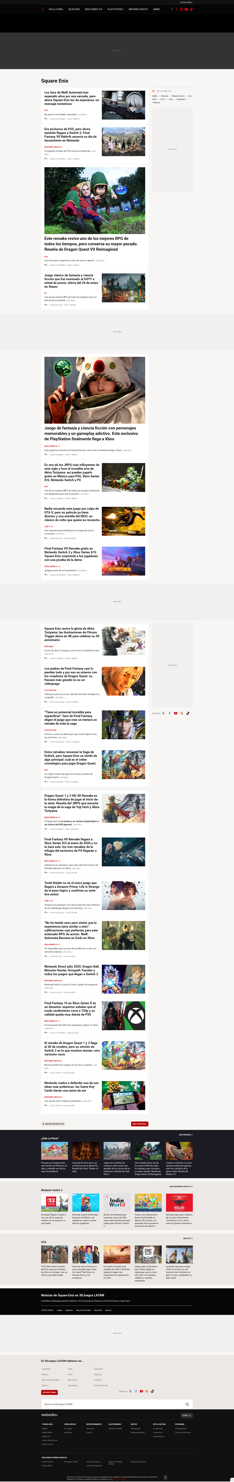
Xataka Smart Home (49, 1440)
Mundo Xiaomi (47, 1444)
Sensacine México (93, 1462)
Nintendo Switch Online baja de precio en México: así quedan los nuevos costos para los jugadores (85, 1219)
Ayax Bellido (56, 305)
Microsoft (98, 1310)
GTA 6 (162, 99)
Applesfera (46, 1436)
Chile (70, 1369)
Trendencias (158, 1429)
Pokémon (156, 103)
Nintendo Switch (138, 9)
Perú (70, 1374)
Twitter (176, 9)
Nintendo (164, 96)
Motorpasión (135, 1429)
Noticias (98, 1374)
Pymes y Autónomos (183, 1432)
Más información (119, 1479)
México (45, 1374)
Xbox (171, 99)
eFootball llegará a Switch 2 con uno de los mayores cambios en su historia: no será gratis (53, 1219)
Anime (156, 9)
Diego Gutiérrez (58, 119)
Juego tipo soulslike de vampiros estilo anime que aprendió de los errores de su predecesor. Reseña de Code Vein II (117, 1168)
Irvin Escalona (57, 702)
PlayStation (181, 99)
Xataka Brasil (47, 1466)
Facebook (171, 9)
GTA (43, 1242)
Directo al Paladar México (115, 1463)
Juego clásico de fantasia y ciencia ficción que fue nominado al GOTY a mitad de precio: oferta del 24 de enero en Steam (71, 281)
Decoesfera (157, 1432)
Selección (73, 9)
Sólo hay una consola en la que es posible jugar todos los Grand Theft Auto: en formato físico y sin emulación (84, 1272)
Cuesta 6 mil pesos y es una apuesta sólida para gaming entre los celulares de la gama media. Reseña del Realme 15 (178, 1168)
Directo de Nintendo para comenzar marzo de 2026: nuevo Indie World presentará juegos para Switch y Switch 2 (117, 1220)
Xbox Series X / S (52, 446)
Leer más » (82, 115)
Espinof (89, 1432)
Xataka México (47, 1462)
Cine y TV (48, 527)
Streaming (72, 1385)
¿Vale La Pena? (49, 1138)
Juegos (59, 1310)
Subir (184, 1415)
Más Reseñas (185, 1135)
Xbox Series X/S (93, 9)
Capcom (108, 1310)
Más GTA (187, 1238)
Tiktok (191, 9)
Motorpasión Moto (138, 1432)
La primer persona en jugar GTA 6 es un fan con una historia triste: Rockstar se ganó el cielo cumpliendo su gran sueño (178, 1272)
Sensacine (90, 1429)
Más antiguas (140, 1124)
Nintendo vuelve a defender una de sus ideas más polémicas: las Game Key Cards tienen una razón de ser (71, 1086)
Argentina (69, 1310)
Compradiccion (159, 1436)
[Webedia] (186, 2)
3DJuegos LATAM (71, 1462)
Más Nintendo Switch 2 (180, 1186)
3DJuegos (68, 1429)
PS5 (46, 110)
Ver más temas (49, 1392)
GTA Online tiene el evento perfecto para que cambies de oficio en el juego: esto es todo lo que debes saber (54, 1270)
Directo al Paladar (115, 1429)
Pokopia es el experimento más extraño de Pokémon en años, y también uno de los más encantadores (54, 1167)
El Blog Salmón (181, 1429)
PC (45, 293)
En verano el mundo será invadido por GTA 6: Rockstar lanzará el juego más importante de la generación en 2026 (117, 1272)
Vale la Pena (56, 9)
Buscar (187, 1404)
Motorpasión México (138, 1462)
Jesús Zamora (56, 455)
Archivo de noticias (54, 1124)
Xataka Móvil (47, 1432)
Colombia (98, 1369)
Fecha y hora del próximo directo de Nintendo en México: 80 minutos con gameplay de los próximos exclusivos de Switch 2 (147, 1220)
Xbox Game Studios (83, 1310)
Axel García (55, 1073)
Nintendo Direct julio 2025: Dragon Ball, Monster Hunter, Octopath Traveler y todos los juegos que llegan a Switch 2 (71, 970)
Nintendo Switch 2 (53, 147)
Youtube (186, 9)
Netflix (154, 96)
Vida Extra (68, 1432)
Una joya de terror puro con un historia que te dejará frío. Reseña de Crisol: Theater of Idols (85, 1167)
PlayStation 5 (115, 9)
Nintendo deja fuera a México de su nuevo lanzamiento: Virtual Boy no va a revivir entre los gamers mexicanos (179, 1219)
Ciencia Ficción (101, 1385)
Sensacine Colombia (94, 1466)
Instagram (181, 9)
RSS (182, 713)
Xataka (44, 1429)
